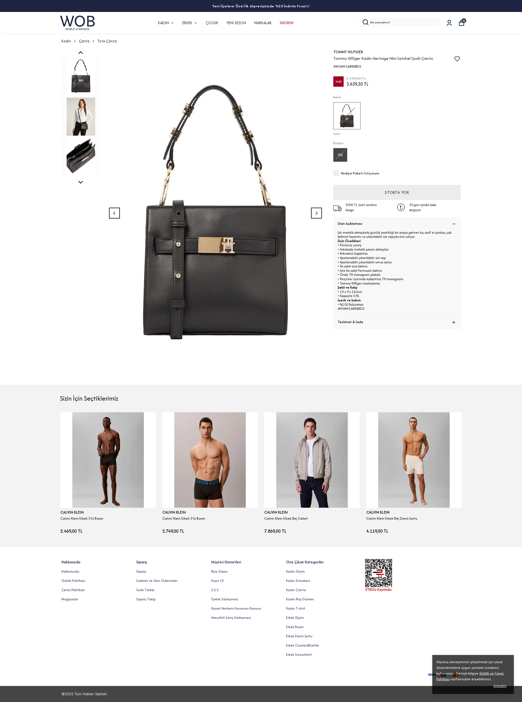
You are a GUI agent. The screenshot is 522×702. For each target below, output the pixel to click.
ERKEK (187, 23)
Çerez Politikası (73, 589)
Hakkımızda (70, 571)
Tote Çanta (107, 41)
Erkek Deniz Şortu (299, 636)
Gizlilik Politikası (73, 580)
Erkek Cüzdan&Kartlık (302, 645)
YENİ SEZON (236, 23)
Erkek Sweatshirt (299, 654)
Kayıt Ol (217, 580)
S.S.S (215, 589)
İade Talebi (145, 589)
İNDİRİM (286, 23)
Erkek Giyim (295, 617)
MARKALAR (263, 23)
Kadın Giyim (295, 571)
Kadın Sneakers (298, 580)
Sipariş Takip (146, 599)
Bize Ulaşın (219, 571)
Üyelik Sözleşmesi (224, 599)
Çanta (84, 41)
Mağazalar (69, 599)
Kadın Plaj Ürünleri (300, 599)
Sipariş (141, 571)
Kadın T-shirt (295, 608)
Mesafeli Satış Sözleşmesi (231, 617)
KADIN (163, 23)
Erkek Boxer (295, 626)
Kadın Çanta (296, 589)
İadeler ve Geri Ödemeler (157, 580)
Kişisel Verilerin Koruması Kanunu (236, 608)
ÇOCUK (212, 23)
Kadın (66, 41)
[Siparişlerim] (449, 23)
